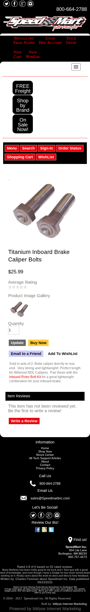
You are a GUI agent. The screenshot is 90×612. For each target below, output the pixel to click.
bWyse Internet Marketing (70, 604)
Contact (45, 464)
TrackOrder (71, 40)
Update (17, 343)
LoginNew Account (50, 40)
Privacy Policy (45, 468)
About (45, 461)
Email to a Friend (26, 354)
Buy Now (38, 343)
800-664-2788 (71, 9)
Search (28, 148)
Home (45, 448)
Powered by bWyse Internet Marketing (45, 608)
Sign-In (46, 148)
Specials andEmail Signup (24, 40)
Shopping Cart (20, 157)
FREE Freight (23, 88)
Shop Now (45, 451)
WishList (46, 157)
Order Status (69, 148)
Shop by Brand (22, 105)
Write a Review (24, 421)
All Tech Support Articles (45, 458)
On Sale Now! (22, 124)
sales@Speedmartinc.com (50, 498)
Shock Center (45, 454)
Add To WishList (62, 354)
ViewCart (18, 54)
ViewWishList (33, 54)
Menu (12, 148)
